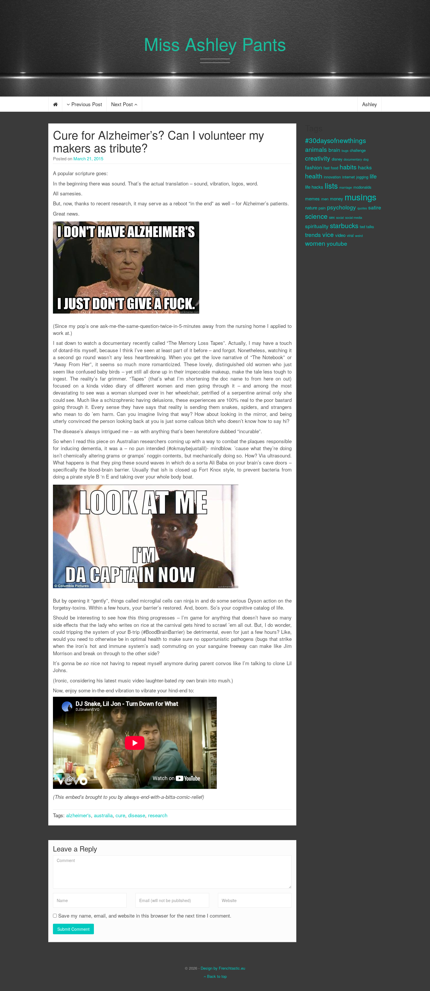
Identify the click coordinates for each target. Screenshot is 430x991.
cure (120, 815)
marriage (345, 187)
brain (334, 149)
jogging (362, 177)
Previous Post (86, 104)
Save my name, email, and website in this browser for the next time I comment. (144, 915)
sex (332, 217)
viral (350, 235)
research (157, 815)
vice (328, 234)
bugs (345, 150)
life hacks (314, 187)
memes (312, 198)
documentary (353, 159)
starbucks (344, 225)
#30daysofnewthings (335, 140)
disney (337, 159)
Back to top (216, 976)
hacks (365, 167)
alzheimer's (78, 815)
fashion (313, 167)
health (313, 175)
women (315, 243)
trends (313, 234)
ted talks (367, 226)
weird (359, 235)
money (336, 198)
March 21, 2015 (88, 158)
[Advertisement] (328, 350)
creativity (317, 158)
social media (353, 217)
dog (366, 159)
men (324, 199)
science (316, 216)
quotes (362, 208)
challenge (358, 150)
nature (311, 207)
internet (348, 177)
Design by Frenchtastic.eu (223, 968)
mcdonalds (362, 187)
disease (136, 815)
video (340, 235)
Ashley (369, 104)
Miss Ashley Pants (215, 43)
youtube (337, 243)
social (340, 217)
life (373, 176)
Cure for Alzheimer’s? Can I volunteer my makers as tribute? (158, 141)
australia (103, 815)
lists (331, 185)
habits (348, 166)
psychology (341, 207)
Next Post (122, 104)
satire (374, 207)
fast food (331, 168)
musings (360, 196)
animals (316, 149)
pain (322, 208)
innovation (332, 177)
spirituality (316, 226)
